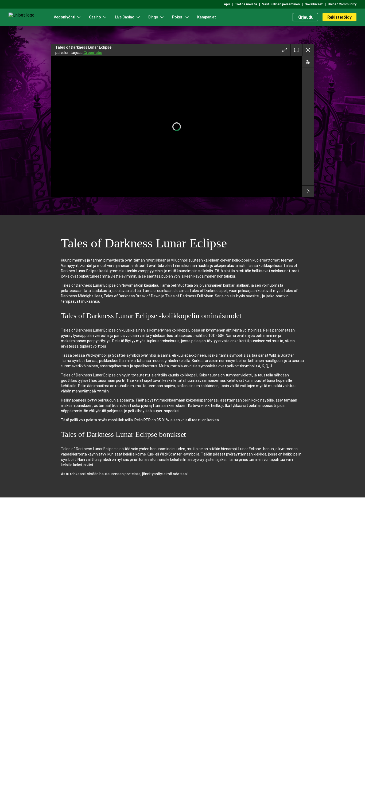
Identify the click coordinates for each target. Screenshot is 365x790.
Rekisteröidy (339, 17)
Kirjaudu (305, 17)
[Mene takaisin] (308, 50)
